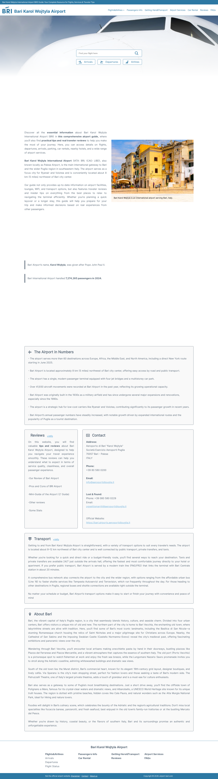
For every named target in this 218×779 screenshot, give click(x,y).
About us (93, 776)
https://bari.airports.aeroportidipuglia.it (108, 522)
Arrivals (49, 758)
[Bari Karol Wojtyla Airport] (7, 10)
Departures (51, 762)
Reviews (204, 10)
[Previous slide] (115, 171)
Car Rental (193, 10)
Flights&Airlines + (116, 10)
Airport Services (177, 10)
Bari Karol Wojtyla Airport (40, 11)
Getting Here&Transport (156, 10)
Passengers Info (134, 10)
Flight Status (52, 766)
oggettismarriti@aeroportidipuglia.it (106, 506)
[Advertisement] (109, 107)
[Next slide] (190, 171)
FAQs (213, 10)
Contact (85, 776)
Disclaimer (75, 776)
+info (50, 436)
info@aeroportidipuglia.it (100, 482)
